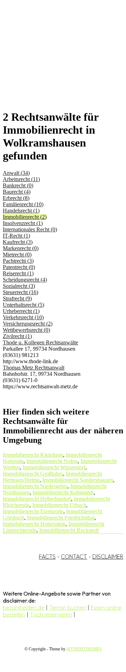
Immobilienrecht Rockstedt (69, 530)
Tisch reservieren (51, 614)
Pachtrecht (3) (18, 261)
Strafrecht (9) (17, 298)
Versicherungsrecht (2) (27, 324)
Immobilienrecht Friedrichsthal (60, 518)
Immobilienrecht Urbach (59, 505)
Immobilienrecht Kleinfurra (33, 455)
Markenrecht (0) (20, 248)
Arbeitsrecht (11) (21, 179)
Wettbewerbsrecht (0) (26, 330)
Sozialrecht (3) (19, 286)
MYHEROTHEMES (84, 649)
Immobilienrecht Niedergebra (35, 486)
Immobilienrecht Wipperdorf (54, 467)
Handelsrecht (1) (21, 211)
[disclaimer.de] (56, 63)
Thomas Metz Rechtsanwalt (33, 368)
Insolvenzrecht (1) (23, 223)
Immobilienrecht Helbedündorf (37, 499)
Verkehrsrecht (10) (23, 317)
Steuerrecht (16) (20, 292)
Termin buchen (67, 607)
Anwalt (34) (16, 173)
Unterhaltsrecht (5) (23, 305)
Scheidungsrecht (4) (25, 280)
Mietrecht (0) (17, 254)
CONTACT (74, 556)
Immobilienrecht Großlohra (33, 474)
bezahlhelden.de (23, 607)
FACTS (47, 556)
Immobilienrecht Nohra (52, 461)
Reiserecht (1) (18, 273)
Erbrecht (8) (16, 198)
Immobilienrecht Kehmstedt (63, 492)
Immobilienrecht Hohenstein (34, 524)
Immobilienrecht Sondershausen (77, 480)
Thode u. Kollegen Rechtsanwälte (40, 342)
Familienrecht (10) (23, 204)
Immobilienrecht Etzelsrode (33, 511)
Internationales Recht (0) (30, 229)
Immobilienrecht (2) (25, 217)
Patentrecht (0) (19, 267)
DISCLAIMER (107, 556)
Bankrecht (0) (18, 185)
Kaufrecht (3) (18, 242)
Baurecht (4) (16, 192)
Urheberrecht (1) (21, 311)
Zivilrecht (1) (17, 336)
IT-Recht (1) (16, 236)
